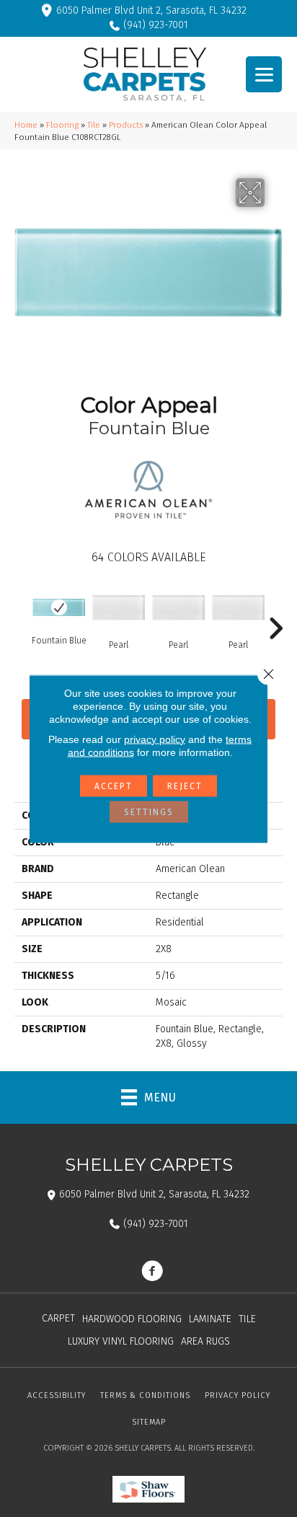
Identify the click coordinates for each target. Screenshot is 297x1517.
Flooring (62, 125)
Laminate (210, 1319)
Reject (185, 786)
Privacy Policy (237, 1395)
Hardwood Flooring (132, 1319)
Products (126, 125)
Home (25, 125)
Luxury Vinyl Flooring (121, 1341)
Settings (149, 811)
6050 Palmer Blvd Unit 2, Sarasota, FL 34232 (151, 10)
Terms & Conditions (145, 1395)
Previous (21, 606)
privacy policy (154, 738)
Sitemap (149, 1422)
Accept (113, 786)
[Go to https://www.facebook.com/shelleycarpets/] (152, 1272)
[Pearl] (118, 608)
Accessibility (56, 1395)
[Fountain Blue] (59, 607)
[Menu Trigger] (264, 74)
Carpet (58, 1318)
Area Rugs (205, 1341)
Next (275, 606)
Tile (93, 125)
